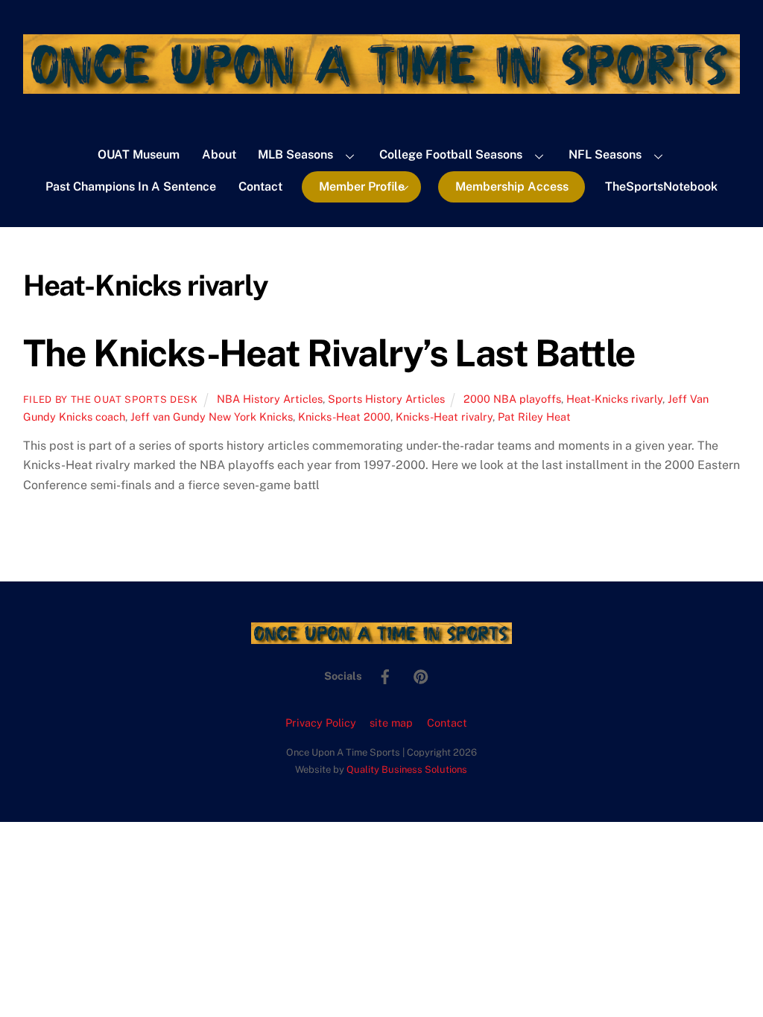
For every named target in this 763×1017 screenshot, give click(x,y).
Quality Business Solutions (406, 769)
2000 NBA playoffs (512, 398)
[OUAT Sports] (381, 86)
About (219, 154)
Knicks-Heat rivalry (444, 416)
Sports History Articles (386, 398)
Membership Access (512, 186)
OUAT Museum (139, 154)
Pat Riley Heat (534, 416)
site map (391, 722)
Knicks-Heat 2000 (344, 416)
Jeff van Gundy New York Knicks (211, 416)
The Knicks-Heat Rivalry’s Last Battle (329, 352)
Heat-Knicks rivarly (614, 398)
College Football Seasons (450, 154)
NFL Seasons (605, 154)
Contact (260, 186)
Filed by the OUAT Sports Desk (110, 399)
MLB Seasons (295, 154)
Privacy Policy (320, 722)
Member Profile (362, 186)
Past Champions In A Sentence (130, 186)
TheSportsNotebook (661, 186)
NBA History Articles (270, 398)
